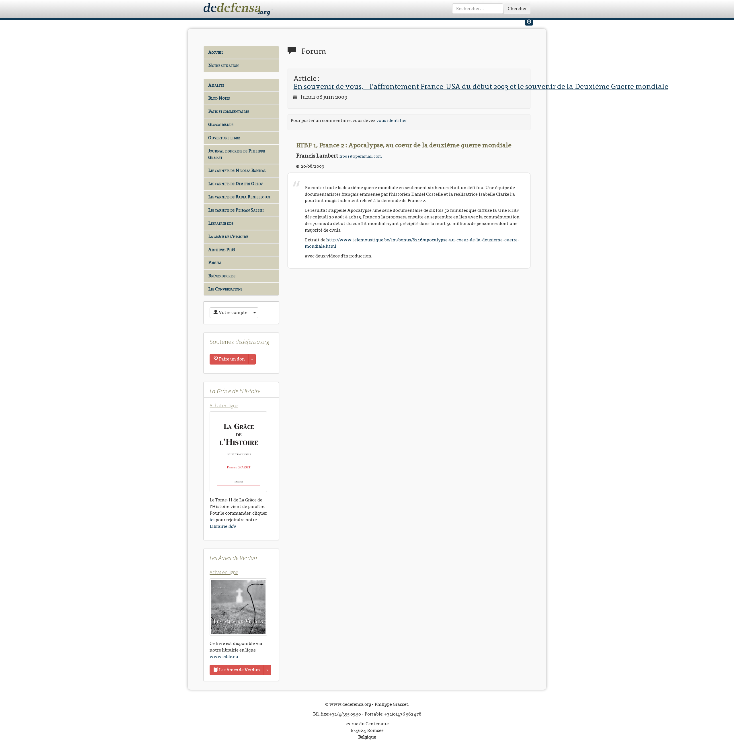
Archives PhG (221, 249)
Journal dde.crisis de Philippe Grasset (236, 154)
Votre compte (232, 312)
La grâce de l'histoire (228, 236)
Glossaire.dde (220, 124)
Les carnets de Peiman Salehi (236, 210)
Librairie (223, 526)
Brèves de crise (221, 275)
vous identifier (391, 120)
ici (212, 519)
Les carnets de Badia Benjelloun (239, 196)
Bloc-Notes (219, 98)
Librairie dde (220, 223)
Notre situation (223, 65)
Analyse (216, 85)
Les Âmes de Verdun (239, 669)
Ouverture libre (224, 137)
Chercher (517, 8)
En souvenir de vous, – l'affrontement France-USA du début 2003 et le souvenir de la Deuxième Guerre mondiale (480, 86)
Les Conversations (225, 288)
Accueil (215, 52)
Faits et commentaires (228, 111)
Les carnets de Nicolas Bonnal (237, 170)
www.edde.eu (224, 656)
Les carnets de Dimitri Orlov (235, 183)
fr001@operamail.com (360, 156)
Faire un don (231, 358)
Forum (214, 262)
